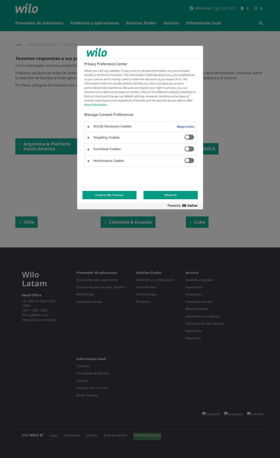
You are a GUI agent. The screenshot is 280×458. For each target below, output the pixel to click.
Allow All (170, 195)
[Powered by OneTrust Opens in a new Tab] (184, 206)
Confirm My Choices (109, 195)
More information (95, 105)
